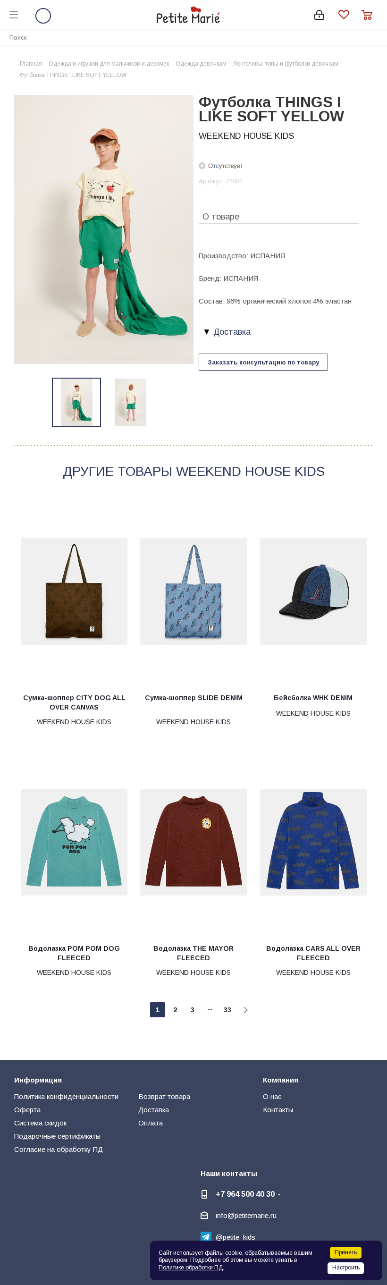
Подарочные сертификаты (57, 1136)
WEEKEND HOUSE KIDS (246, 136)
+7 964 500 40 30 (245, 1194)
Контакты (278, 1110)
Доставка (153, 1110)
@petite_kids (235, 1237)
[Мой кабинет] (319, 15)
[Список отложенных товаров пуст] (350, 15)
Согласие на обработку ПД (58, 1149)
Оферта (27, 1110)
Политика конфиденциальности (66, 1096)
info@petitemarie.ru (246, 1215)
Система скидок (40, 1123)
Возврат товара (164, 1096)
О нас (272, 1096)
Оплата (150, 1123)
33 (227, 1010)
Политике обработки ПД (191, 1267)
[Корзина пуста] (370, 15)
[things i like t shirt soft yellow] (104, 229)
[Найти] (374, 37)
